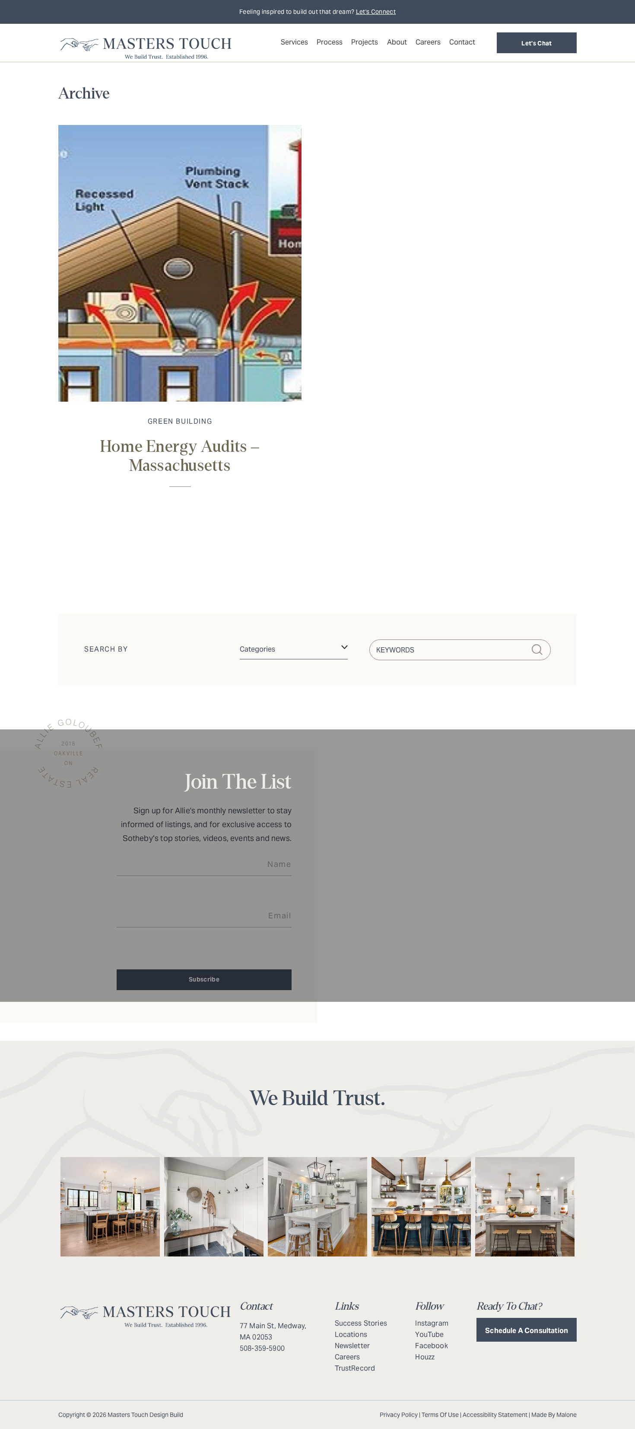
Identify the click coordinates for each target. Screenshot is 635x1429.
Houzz (425, 1357)
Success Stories (361, 1323)
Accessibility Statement (495, 1415)
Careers (428, 42)
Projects (364, 42)
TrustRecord (355, 1368)
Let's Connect (376, 12)
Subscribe (204, 979)
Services (294, 42)
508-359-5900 (262, 1348)
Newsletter (352, 1345)
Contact (462, 42)
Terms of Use (440, 1415)
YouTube (429, 1334)
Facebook (431, 1345)
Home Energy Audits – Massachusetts (180, 456)
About (397, 42)
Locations (351, 1334)
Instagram (431, 1323)
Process (330, 42)
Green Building (180, 421)
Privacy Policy (399, 1415)
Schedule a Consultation (526, 1330)
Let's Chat (536, 43)
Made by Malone (554, 1415)
